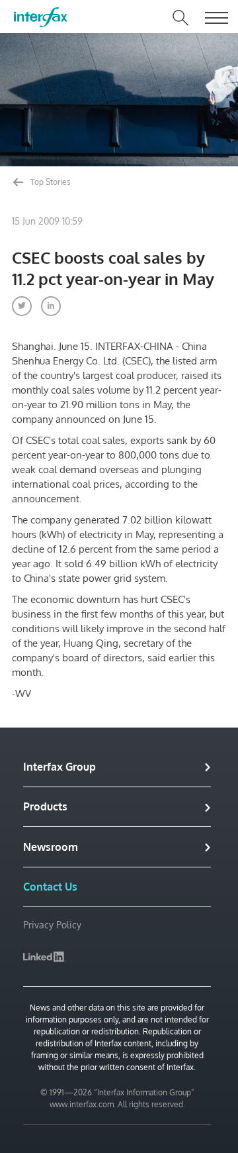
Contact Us (50, 886)
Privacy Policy (52, 924)
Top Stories (49, 182)
